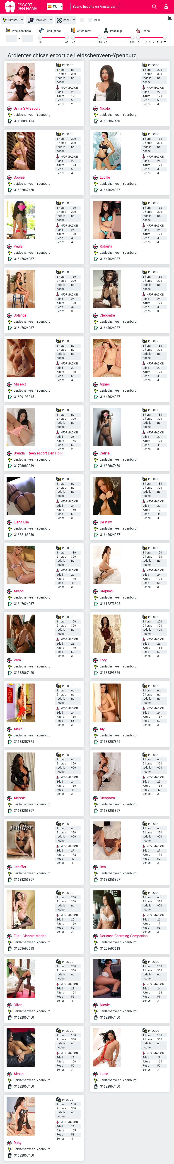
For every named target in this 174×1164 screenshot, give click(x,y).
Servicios (40, 20)
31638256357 (24, 811)
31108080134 (24, 121)
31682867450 (110, 121)
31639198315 (24, 397)
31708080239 (24, 466)
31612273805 (110, 604)
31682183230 (24, 535)
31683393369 (110, 673)
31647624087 (110, 190)
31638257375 (24, 742)
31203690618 (24, 948)
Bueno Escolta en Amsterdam (95, 7)
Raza (66, 20)
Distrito (12, 20)
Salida (97, 20)
